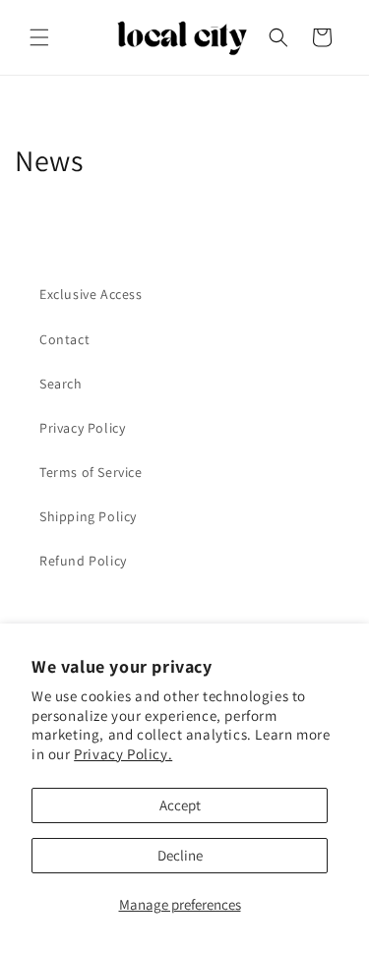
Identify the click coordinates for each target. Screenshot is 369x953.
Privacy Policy (82, 428)
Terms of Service (91, 472)
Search (61, 383)
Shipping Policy (88, 516)
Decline (180, 855)
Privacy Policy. (123, 754)
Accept (180, 805)
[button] (39, 37)
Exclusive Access (91, 294)
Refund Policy (83, 560)
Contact (64, 339)
